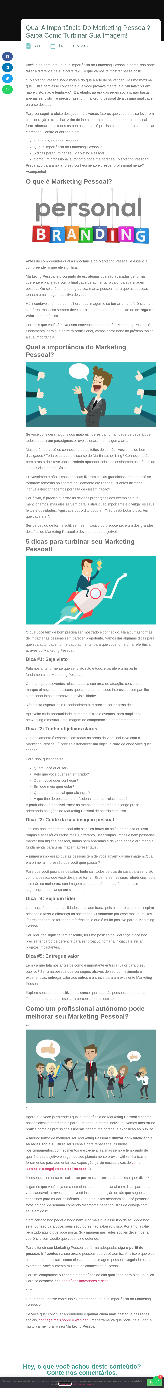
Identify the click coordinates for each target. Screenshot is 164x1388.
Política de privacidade (83, 1384)
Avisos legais (65, 1384)
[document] (82, 694)
